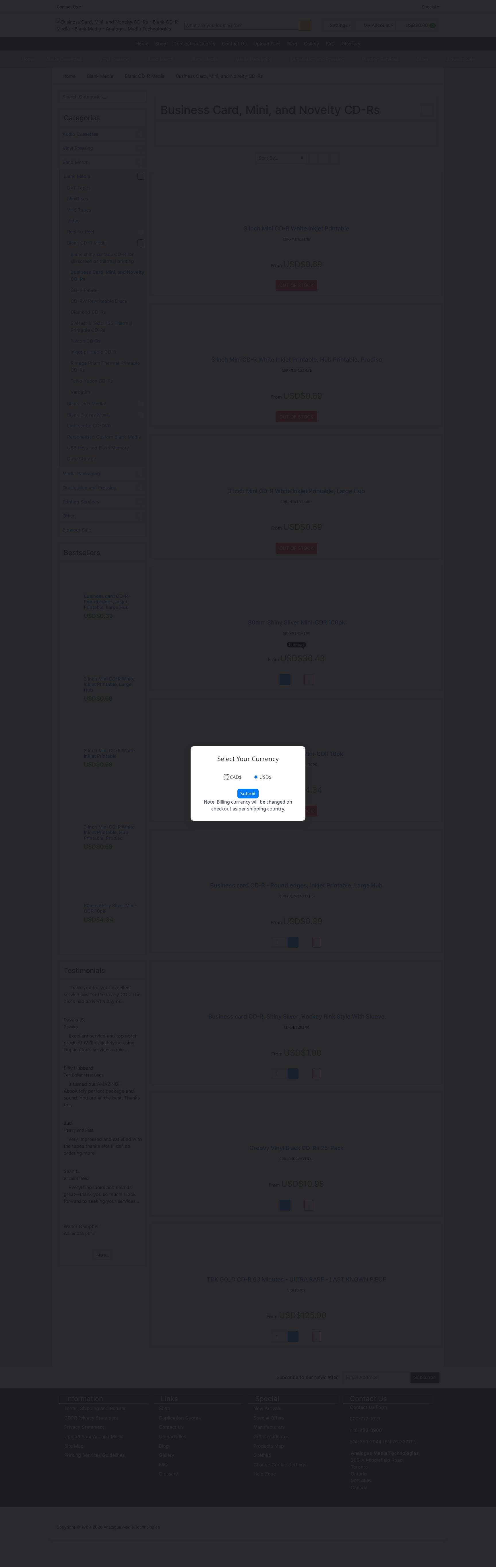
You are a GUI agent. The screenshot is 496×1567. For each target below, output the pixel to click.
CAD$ (236, 777)
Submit (248, 793)
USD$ (265, 777)
